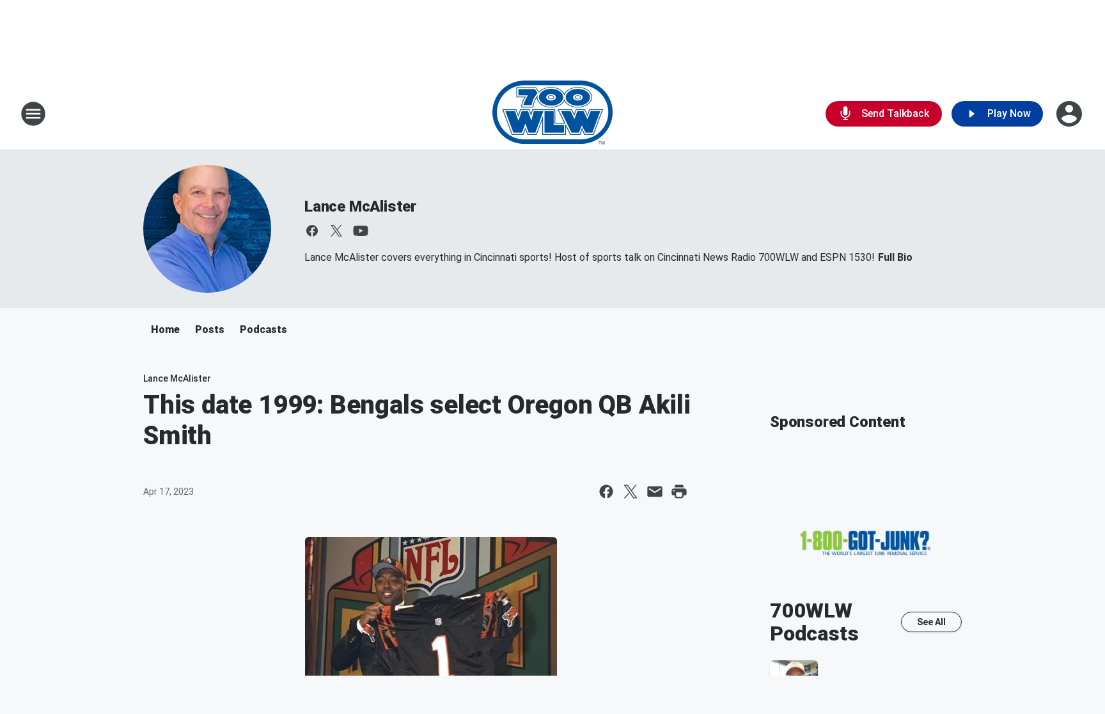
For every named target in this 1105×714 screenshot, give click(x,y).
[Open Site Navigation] (33, 114)
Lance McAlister (360, 206)
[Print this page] (679, 492)
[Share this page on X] (630, 492)
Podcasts (263, 329)
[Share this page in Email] (655, 492)
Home (165, 329)
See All (931, 622)
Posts (209, 329)
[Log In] (1070, 114)
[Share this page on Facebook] (606, 492)
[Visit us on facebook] (312, 230)
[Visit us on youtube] (360, 230)
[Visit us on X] (336, 230)
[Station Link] (552, 114)
